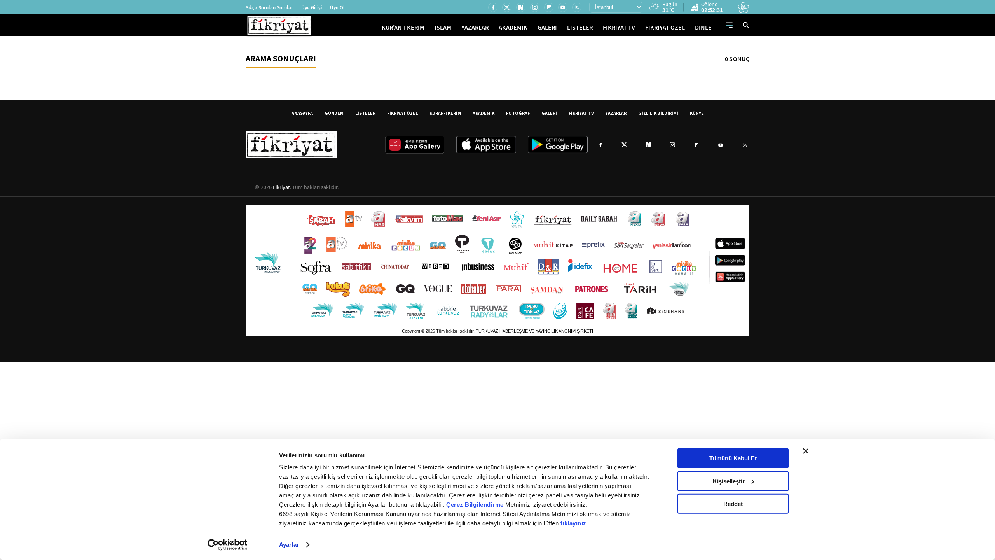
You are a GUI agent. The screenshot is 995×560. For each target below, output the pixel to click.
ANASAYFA (302, 113)
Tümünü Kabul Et (733, 458)
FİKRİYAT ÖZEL (665, 27)
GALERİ (547, 27)
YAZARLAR (475, 27)
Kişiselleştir (729, 481)
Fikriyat (281, 187)
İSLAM (443, 27)
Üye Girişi (311, 7)
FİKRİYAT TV (619, 27)
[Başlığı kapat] (805, 451)
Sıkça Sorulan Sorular (269, 7)
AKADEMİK (513, 27)
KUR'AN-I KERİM (403, 27)
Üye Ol (337, 7)
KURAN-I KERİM (445, 113)
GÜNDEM (334, 113)
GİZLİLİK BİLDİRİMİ (658, 113)
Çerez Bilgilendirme (475, 504)
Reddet (733, 503)
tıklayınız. (574, 523)
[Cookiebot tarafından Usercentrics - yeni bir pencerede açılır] (228, 545)
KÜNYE (697, 113)
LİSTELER (580, 27)
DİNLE (703, 27)
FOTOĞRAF (518, 113)
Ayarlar (289, 544)
